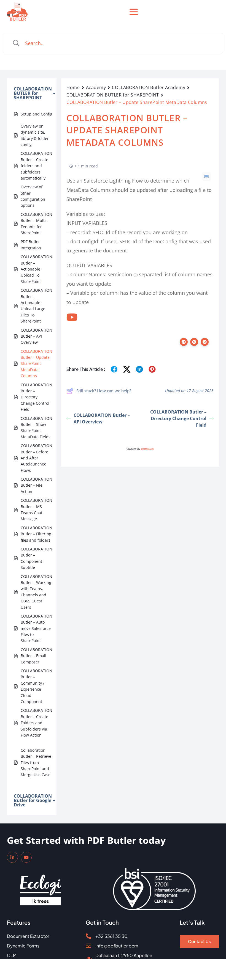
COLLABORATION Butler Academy (148, 87)
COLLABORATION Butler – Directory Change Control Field (178, 418)
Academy (96, 87)
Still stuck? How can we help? (103, 390)
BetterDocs (147, 449)
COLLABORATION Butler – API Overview (102, 418)
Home (73, 87)
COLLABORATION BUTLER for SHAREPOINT (112, 95)
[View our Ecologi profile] (40, 885)
